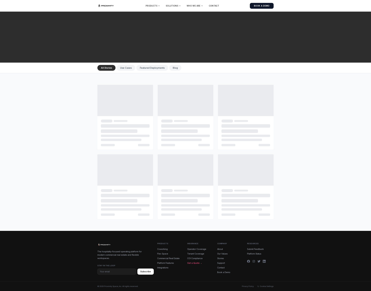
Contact (214, 5)
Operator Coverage (196, 249)
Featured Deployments (152, 67)
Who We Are (193, 5)
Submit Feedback (255, 249)
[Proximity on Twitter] (259, 261)
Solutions (172, 5)
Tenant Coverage (195, 253)
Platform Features (165, 263)
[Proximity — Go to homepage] (106, 6)
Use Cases (126, 67)
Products (151, 5)
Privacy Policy (248, 286)
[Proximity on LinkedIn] (264, 261)
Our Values (222, 253)
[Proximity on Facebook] (248, 261)
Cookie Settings (267, 286)
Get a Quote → (194, 263)
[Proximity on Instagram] (253, 261)
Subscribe (145, 271)
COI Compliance (195, 258)
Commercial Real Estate (168, 258)
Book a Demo (262, 5)
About (220, 249)
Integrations (162, 267)
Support (221, 263)
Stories (220, 258)
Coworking (162, 249)
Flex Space (162, 253)
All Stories (106, 67)
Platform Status (254, 253)
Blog (175, 67)
